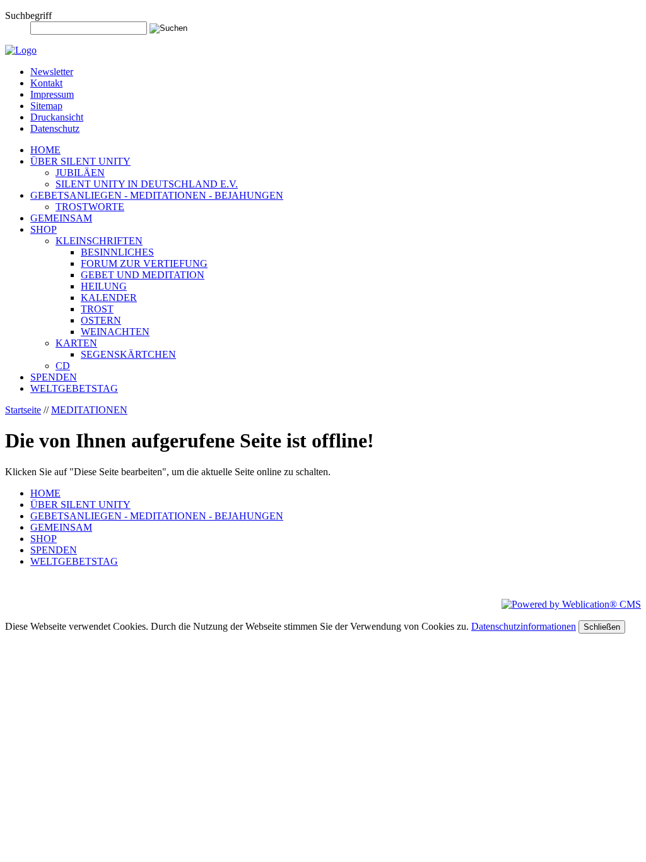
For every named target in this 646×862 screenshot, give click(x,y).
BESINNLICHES (117, 252)
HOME (45, 150)
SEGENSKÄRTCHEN (128, 354)
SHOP (43, 229)
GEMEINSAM (61, 218)
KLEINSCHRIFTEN (99, 240)
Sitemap (46, 105)
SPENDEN (53, 377)
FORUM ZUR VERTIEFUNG (144, 263)
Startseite (23, 409)
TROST (97, 309)
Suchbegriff (28, 15)
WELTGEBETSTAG (74, 388)
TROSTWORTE (90, 206)
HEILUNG (104, 286)
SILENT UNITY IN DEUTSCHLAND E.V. (147, 184)
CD (63, 365)
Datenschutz (54, 128)
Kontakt (46, 83)
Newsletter (51, 71)
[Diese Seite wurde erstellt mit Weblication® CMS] (571, 604)
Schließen (602, 627)
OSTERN (101, 320)
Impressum (52, 94)
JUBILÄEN (80, 172)
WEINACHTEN (115, 331)
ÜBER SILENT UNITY (80, 161)
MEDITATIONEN (89, 409)
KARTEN (76, 343)
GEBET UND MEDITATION (142, 274)
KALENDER (109, 297)
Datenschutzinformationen (523, 626)
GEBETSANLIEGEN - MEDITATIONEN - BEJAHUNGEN (156, 195)
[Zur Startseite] (21, 50)
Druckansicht (56, 117)
